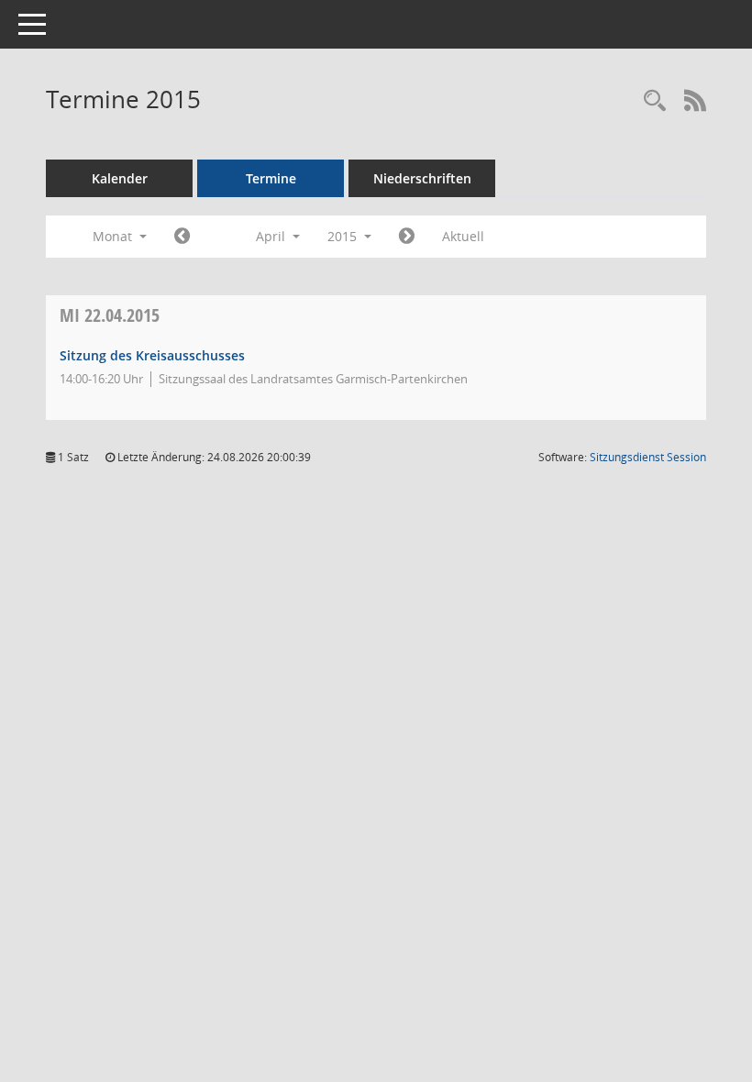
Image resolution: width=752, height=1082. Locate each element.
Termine (271, 178)
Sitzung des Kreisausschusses (152, 355)
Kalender (120, 178)
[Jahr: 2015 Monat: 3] (182, 236)
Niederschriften (422, 178)
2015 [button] (343, 236)
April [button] (272, 236)
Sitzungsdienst (648, 457)
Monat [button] (114, 236)
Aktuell (463, 236)
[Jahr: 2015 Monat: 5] (406, 236)
